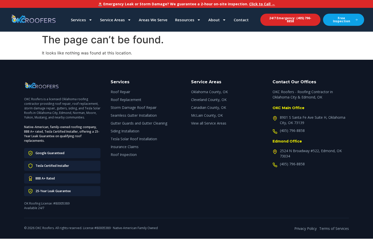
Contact (241, 19)
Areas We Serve (153, 19)
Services (78, 19)
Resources (184, 19)
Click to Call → (262, 4)
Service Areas (112, 19)
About (214, 19)
